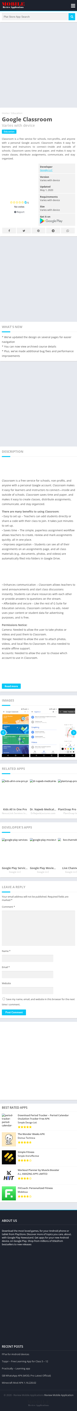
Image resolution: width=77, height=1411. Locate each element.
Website (6, 983)
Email (6, 967)
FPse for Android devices (15, 1354)
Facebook (9, 230)
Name (6, 951)
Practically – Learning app (16, 1368)
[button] (72, 16)
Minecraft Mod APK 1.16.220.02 (19, 1382)
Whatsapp (68, 230)
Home (5, 113)
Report (20, 212)
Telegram (53, 230)
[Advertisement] (38, 64)
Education (16, 113)
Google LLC (46, 170)
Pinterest (38, 230)
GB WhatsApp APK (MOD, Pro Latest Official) (26, 1375)
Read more (11, 686)
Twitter (24, 230)
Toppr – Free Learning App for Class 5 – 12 (25, 1361)
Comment (8, 906)
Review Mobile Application (58, 1395)
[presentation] (3, 732)
